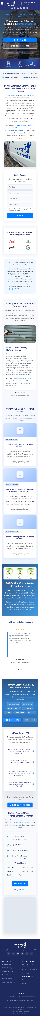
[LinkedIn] (27, 953)
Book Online (20, 40)
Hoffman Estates (28, 95)
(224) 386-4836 (15, 289)
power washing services (21, 378)
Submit (20, 215)
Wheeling (21, 130)
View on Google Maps (19, 856)
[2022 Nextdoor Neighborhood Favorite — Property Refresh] (19, 573)
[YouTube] (17, 953)
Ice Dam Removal (7, 978)
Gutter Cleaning (7, 968)
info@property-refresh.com (20, 850)
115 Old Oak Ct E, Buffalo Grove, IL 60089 (21, 1000)
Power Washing (6, 964)
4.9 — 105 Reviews (29, 52)
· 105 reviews (30, 73)
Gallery (24, 983)
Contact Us (25, 987)
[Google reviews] (28, 247)
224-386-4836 (29, 2)
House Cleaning (6, 975)
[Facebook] (13, 953)
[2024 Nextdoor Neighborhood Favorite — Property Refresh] (8, 573)
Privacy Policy (14, 1011)
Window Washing (7, 971)
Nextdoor (28, 590)
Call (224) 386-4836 (20, 46)
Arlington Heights (13, 708)
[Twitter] (22, 953)
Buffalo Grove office (16, 692)
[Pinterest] (31, 953)
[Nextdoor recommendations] (28, 242)
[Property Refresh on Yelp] (12, 247)
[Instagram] (8, 953)
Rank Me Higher (23, 1014)
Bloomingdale (9, 130)
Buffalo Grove (22, 125)
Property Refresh (12, 95)
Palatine (27, 128)
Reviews (24, 980)
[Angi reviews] (12, 242)
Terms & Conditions (24, 1011)
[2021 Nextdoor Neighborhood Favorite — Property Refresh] (31, 573)
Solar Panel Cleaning (8, 982)
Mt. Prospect (19, 128)
